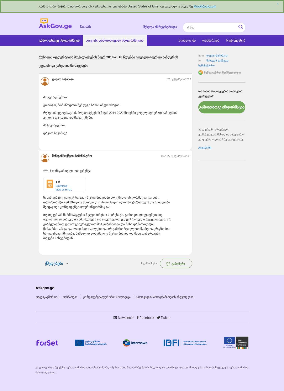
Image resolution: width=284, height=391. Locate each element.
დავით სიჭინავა (217, 55)
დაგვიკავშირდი (46, 297)
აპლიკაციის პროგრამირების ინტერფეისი (164, 297)
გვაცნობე (204, 147)
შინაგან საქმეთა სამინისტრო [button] (72, 155)
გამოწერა (178, 263)
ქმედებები (54, 263)
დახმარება (210, 40)
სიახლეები (187, 40)
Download (61, 185)
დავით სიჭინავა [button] (63, 79)
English (85, 26)
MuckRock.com (205, 6)
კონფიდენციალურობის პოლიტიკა (107, 297)
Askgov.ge (55, 24)
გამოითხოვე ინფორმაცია (59, 40)
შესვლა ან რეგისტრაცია (160, 26)
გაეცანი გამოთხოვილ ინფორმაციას (114, 40)
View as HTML (64, 189)
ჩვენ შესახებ (235, 40)
